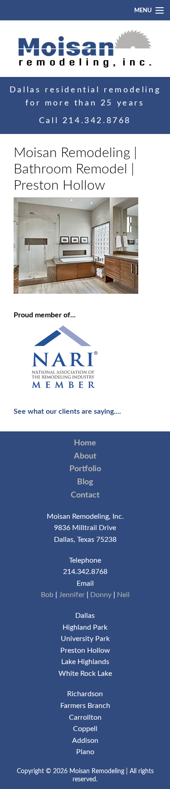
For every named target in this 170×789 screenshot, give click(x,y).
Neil (123, 594)
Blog (85, 482)
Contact (85, 495)
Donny (101, 594)
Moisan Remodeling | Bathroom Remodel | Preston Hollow (75, 169)
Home (85, 443)
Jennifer (72, 594)
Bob (47, 594)
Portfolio (85, 469)
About (85, 456)
